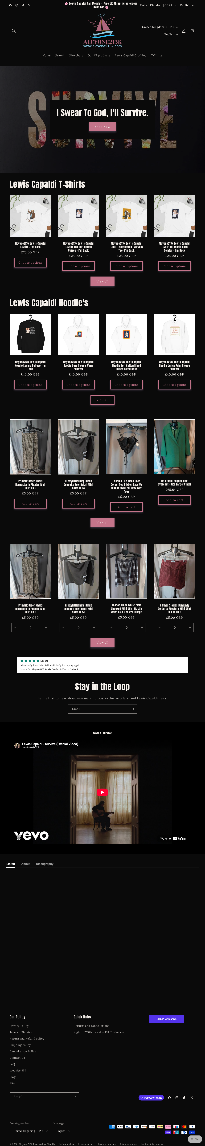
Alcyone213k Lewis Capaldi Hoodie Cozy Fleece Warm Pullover (78, 366)
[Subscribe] (132, 709)
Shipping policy (128, 1144)
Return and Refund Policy (27, 1038)
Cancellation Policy (23, 1051)
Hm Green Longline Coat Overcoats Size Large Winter (174, 482)
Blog (13, 1077)
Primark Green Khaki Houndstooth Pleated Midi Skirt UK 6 (30, 485)
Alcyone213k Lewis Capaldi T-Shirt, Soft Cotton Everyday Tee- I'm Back (127, 247)
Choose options (30, 262)
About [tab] (25, 863)
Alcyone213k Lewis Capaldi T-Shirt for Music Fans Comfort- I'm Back (174, 247)
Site (12, 1083)
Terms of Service (21, 1032)
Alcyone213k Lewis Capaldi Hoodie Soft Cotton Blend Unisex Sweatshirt (126, 366)
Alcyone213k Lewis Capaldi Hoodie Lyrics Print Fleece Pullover (174, 366)
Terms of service (107, 1144)
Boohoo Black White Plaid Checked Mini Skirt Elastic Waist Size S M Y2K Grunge (126, 609)
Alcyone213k (25, 1144)
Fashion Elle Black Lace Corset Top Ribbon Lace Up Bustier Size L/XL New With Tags (126, 486)
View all (103, 281)
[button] (14, 31)
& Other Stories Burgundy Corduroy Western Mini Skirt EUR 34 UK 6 (174, 609)
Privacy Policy (19, 1026)
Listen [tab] (10, 863)
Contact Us (17, 1058)
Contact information (152, 1144)
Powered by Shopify (44, 1144)
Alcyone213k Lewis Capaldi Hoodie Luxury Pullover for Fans (30, 366)
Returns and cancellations (91, 1026)
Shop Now (102, 127)
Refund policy (66, 1144)
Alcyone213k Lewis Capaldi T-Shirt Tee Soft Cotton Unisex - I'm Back (78, 247)
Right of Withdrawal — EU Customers (99, 1032)
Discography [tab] (44, 863)
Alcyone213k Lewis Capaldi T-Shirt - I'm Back (30, 245)
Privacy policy (86, 1144)
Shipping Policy (20, 1045)
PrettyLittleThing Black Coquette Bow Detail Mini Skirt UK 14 (78, 485)
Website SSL (18, 1070)
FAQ (12, 1064)
